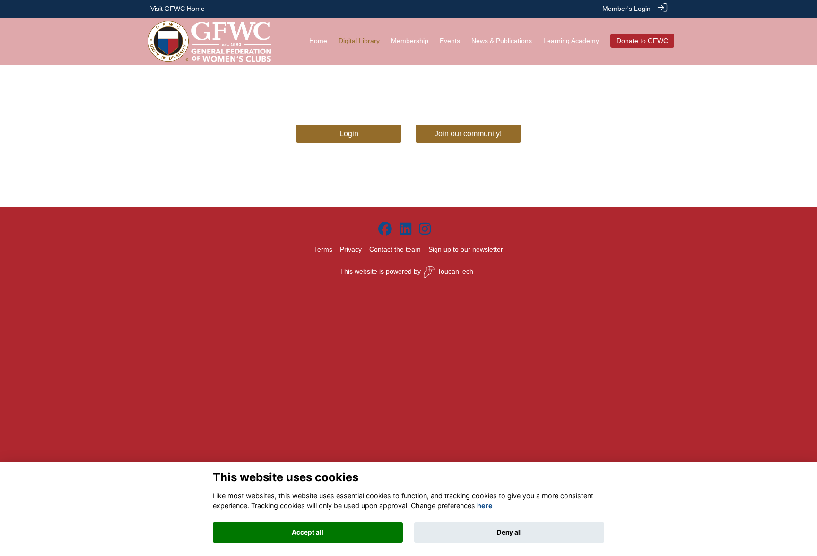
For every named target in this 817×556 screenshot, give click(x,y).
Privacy (351, 249)
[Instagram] (425, 229)
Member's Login (626, 8)
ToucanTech (455, 271)
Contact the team (395, 249)
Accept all (307, 532)
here (485, 506)
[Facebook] (385, 229)
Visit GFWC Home (177, 8)
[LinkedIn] (405, 229)
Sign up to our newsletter (465, 249)
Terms (323, 249)
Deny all (509, 532)
